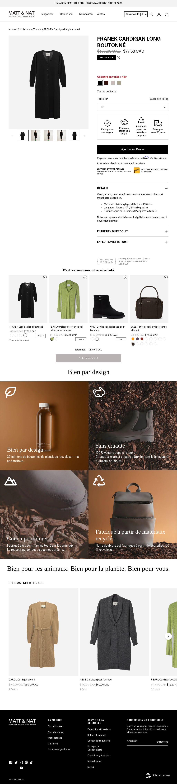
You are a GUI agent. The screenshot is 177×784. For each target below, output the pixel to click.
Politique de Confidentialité (94, 748)
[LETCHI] (142, 343)
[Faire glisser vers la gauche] (12, 135)
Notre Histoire (55, 726)
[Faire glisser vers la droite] (84, 135)
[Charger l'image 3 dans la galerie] (48, 135)
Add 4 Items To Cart (88, 358)
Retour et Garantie (96, 735)
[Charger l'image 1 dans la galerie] (22, 135)
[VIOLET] (137, 338)
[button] (151, 14)
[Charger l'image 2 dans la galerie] (35, 135)
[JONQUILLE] (160, 338)
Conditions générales (59, 749)
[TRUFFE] (133, 343)
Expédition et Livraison (99, 729)
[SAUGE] (11, 335)
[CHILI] (92, 338)
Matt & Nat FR (18, 779)
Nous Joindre (94, 761)
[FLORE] (155, 338)
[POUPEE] (151, 343)
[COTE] (137, 343)
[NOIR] (25, 335)
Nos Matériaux (55, 732)
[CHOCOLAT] (146, 343)
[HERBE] (146, 338)
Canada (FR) (134, 14)
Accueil (13, 29)
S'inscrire (162, 742)
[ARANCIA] (133, 338)
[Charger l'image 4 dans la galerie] (61, 135)
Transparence (55, 738)
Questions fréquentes (98, 741)
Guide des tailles (159, 98)
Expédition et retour (112, 242)
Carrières (53, 744)
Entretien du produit (112, 231)
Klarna (90, 767)
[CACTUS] (52, 338)
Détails (102, 188)
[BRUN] (16, 335)
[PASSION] (142, 338)
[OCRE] (20, 335)
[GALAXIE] (151, 338)
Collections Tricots (30, 29)
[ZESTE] (164, 338)
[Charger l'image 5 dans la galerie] (74, 135)
